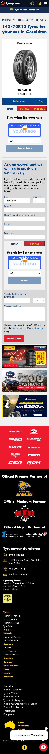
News (6, 672)
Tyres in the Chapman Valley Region (20, 703)
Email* (7, 224)
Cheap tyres (8, 714)
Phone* (19, 215)
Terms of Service (35, 328)
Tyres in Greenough (12, 689)
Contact (7, 661)
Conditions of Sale (36, 741)
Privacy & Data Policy (19, 741)
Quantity (37, 196)
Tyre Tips (7, 629)
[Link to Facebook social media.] (24, 747)
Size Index (8, 686)
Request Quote (14, 338)
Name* (7, 206)
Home (8, 19)
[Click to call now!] (32, 3)
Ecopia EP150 (24, 90)
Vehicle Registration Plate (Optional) (15, 295)
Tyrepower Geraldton (26, 9)
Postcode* (9, 233)
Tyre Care (7, 626)
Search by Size (10, 619)
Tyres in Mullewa (11, 696)
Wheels (7, 633)
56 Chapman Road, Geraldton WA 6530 (25, 562)
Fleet (6, 669)
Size (6, 196)
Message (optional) (13, 305)
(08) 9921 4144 (18, 569)
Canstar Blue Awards (13, 707)
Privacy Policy (17, 328)
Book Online (10, 665)
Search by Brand (11, 622)
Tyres (6, 612)
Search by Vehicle (11, 615)
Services (8, 644)
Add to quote (19, 101)
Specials (8, 658)
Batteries (7, 647)
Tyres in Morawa (11, 693)
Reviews (8, 676)
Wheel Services (10, 654)
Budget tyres (9, 710)
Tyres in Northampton (13, 700)
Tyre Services (9, 651)
